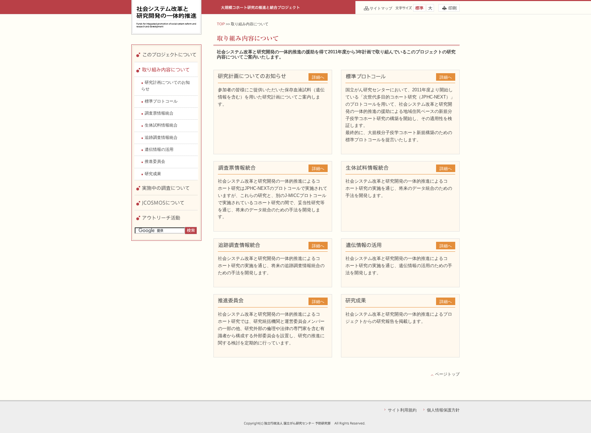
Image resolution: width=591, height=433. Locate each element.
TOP (221, 24)
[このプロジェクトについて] (166, 50)
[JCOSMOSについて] (166, 198)
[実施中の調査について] (166, 183)
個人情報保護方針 (443, 410)
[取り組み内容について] (166, 65)
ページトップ (447, 374)
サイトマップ (381, 8)
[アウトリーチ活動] (166, 213)
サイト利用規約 (402, 410)
